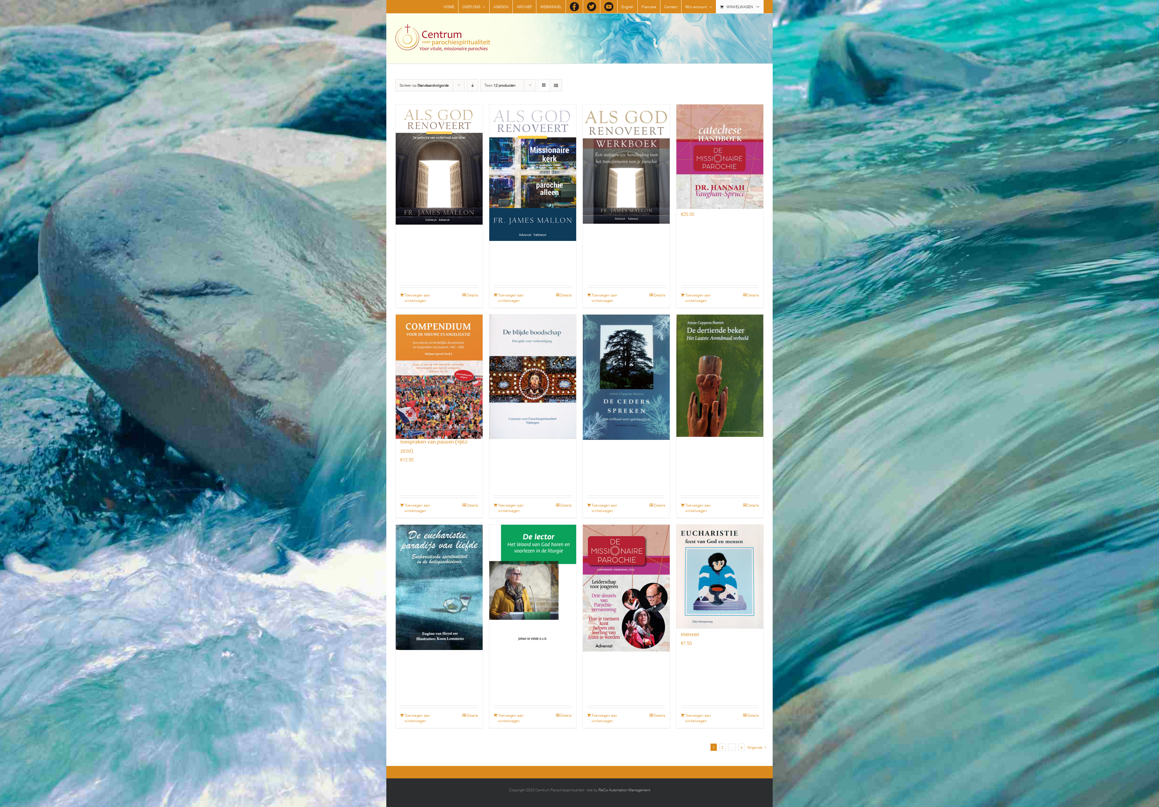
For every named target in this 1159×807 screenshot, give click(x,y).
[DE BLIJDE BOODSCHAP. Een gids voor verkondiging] (532, 360)
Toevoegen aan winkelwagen (417, 297)
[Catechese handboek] (719, 149)
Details (472, 295)
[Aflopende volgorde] (472, 85)
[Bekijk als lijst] (556, 85)
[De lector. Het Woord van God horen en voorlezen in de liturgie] (532, 570)
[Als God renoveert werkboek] (626, 149)
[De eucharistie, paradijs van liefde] (439, 570)
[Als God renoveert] (439, 149)
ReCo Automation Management (624, 790)
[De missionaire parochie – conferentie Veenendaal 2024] (626, 570)
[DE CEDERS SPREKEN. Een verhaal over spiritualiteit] (626, 360)
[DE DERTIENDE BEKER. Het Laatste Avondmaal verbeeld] (719, 360)
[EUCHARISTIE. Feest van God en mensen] (719, 570)
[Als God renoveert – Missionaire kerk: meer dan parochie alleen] (532, 149)
